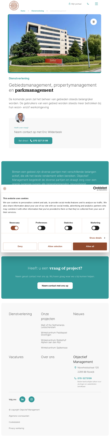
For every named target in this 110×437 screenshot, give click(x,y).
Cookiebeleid (14, 422)
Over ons (47, 357)
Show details (95, 238)
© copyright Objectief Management (24, 410)
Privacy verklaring (16, 428)
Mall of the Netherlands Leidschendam (52, 326)
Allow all (90, 246)
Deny (20, 246)
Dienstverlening (38, 11)
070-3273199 (85, 378)
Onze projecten (48, 316)
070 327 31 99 (33, 140)
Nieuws (78, 314)
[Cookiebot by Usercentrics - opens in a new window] (95, 189)
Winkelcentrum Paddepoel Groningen (54, 333)
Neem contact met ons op (55, 285)
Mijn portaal (76, 4)
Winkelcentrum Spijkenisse (54, 347)
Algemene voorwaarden (19, 416)
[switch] (41, 228)
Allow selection (55, 246)
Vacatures (16, 357)
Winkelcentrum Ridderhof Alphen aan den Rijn (53, 341)
